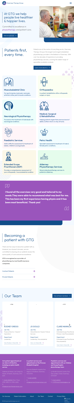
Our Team (41, 396)
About (32, 396)
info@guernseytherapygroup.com (12, 386)
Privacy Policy (61, 396)
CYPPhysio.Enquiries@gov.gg (61, 382)
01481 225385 (32, 378)
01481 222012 (56, 380)
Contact (50, 396)
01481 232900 (8, 380)
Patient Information (20, 396)
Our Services (6, 396)
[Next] (69, 324)
